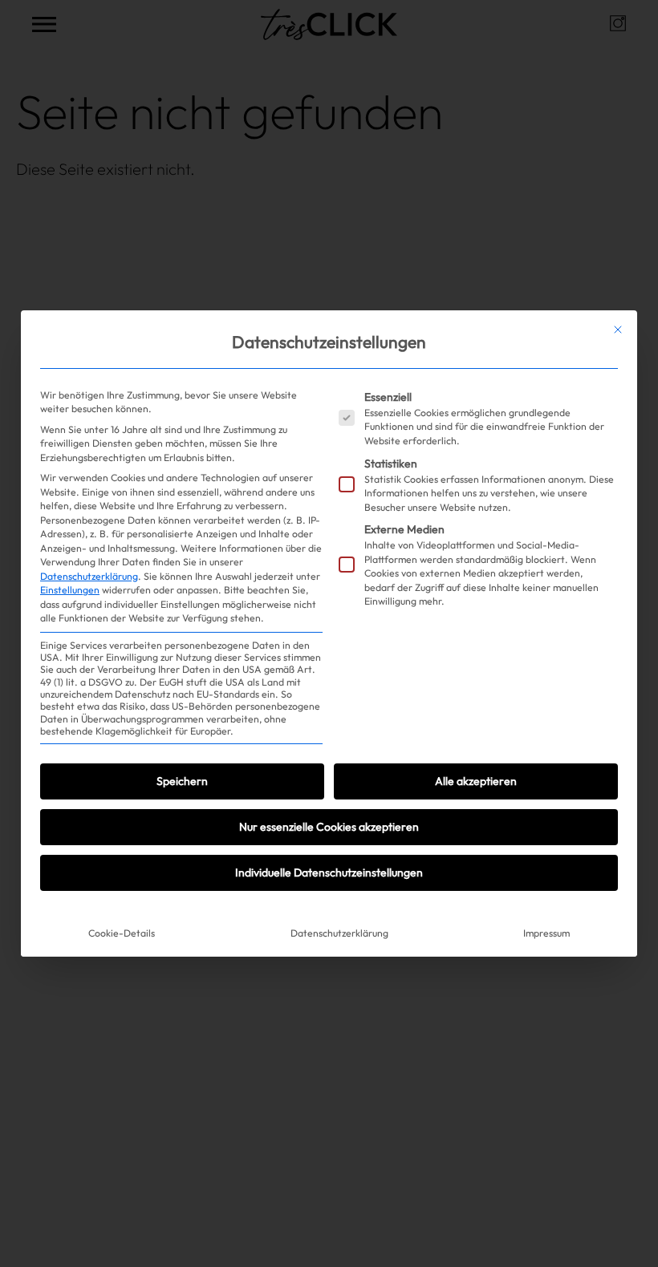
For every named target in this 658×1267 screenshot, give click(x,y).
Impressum (546, 933)
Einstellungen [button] (70, 590)
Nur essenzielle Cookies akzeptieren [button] (329, 827)
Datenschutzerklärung (89, 576)
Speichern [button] (182, 781)
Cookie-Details (121, 933)
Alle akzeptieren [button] (476, 781)
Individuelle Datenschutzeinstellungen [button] (329, 872)
